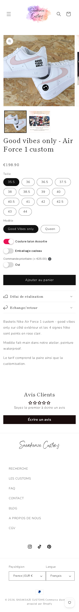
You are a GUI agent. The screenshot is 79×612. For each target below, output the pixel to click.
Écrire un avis (39, 419)
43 (10, 211)
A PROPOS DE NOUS (25, 518)
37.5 (62, 182)
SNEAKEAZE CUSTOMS (30, 599)
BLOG (13, 508)
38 (10, 192)
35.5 (11, 182)
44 (25, 211)
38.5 (26, 192)
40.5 (11, 202)
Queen (50, 229)
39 (43, 192)
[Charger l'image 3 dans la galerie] (39, 122)
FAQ (12, 488)
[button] (9, 14)
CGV (12, 528)
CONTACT (16, 498)
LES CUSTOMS (20, 478)
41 (28, 202)
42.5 (60, 202)
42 (43, 202)
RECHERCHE (18, 469)
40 (59, 192)
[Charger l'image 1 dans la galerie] (15, 122)
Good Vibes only (21, 229)
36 (28, 182)
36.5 (44, 182)
